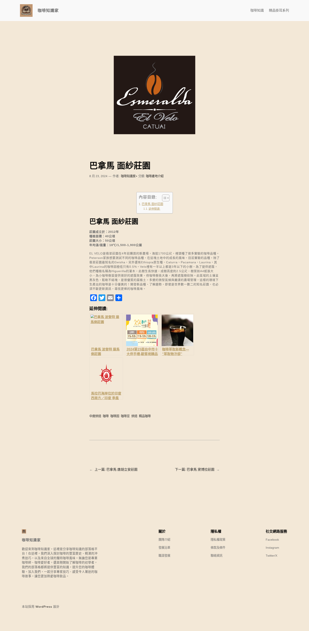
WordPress (44, 606)
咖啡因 (114, 416)
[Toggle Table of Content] (163, 198)
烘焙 (134, 416)
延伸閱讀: (154, 208)
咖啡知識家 (48, 10)
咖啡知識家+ (129, 176)
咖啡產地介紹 (155, 176)
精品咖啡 (145, 416)
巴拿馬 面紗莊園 (152, 204)
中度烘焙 (95, 416)
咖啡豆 (125, 416)
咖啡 (106, 416)
